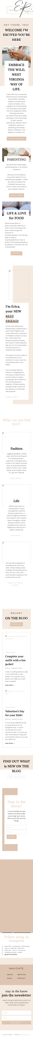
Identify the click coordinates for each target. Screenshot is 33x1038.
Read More (9, 685)
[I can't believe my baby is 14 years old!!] (16, 877)
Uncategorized (10, 652)
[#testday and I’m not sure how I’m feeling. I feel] (16, 922)
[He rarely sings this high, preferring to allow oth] (16, 868)
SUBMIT (11, 837)
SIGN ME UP (16, 1023)
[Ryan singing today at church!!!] (16, 897)
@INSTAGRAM (11, 954)
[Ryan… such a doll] (16, 880)
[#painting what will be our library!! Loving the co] (16, 906)
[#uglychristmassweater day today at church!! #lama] (16, 884)
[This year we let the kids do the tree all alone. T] (16, 891)
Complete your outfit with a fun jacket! (15, 660)
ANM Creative (25, 1034)
